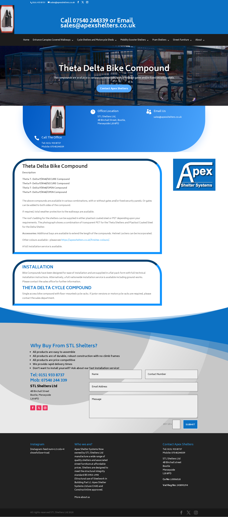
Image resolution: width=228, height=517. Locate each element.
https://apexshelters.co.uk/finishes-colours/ (85, 240)
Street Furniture (181, 40)
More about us (82, 497)
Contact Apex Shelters (114, 88)
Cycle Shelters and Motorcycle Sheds (95, 40)
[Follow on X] (38, 407)
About (198, 40)
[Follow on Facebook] (32, 407)
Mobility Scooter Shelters (133, 40)
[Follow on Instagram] (45, 407)
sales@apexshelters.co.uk (168, 117)
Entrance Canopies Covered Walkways (52, 40)
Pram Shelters (159, 40)
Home (26, 40)
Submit (190, 424)
